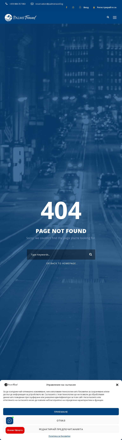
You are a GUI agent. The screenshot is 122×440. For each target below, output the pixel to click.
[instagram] (73, 7)
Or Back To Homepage (61, 263)
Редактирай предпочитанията (61, 429)
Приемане (61, 411)
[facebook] (66, 7)
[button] (117, 384)
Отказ (61, 420)
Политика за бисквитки (59, 436)
